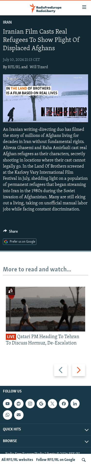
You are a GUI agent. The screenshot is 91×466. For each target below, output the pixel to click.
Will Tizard (39, 67)
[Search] (83, 460)
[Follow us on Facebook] (63, 403)
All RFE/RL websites (17, 460)
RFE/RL (14, 67)
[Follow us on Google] (41, 403)
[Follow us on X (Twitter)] (52, 403)
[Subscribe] (18, 415)
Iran (7, 22)
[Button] (10, 232)
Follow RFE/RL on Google (55, 460)
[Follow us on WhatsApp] (7, 415)
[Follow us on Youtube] (7, 403)
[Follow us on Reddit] (18, 403)
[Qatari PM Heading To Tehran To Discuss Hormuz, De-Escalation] (45, 309)
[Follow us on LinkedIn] (75, 403)
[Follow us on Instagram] (30, 403)
